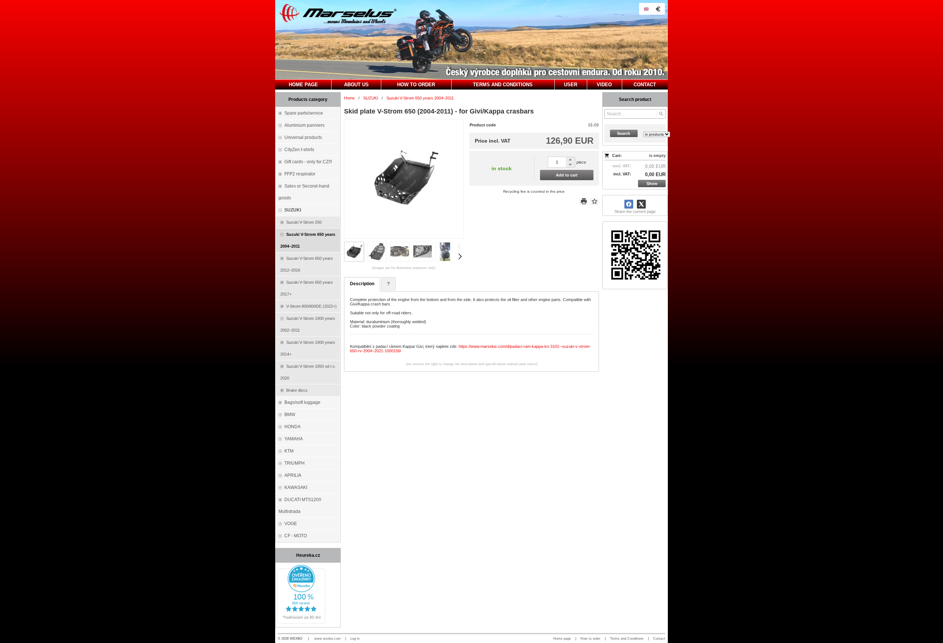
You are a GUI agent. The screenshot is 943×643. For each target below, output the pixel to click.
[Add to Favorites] (594, 201)
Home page (562, 638)
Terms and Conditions (627, 638)
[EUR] (657, 9)
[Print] (583, 201)
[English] (646, 9)
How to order (590, 638)
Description (362, 283)
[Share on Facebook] (628, 204)
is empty (657, 155)
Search (623, 133)
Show (652, 183)
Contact (659, 638)
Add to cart (567, 175)
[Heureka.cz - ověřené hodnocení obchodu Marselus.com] (301, 622)
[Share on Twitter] (641, 204)
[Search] (661, 114)
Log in (355, 638)
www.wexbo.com (327, 638)
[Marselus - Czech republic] (471, 39)
